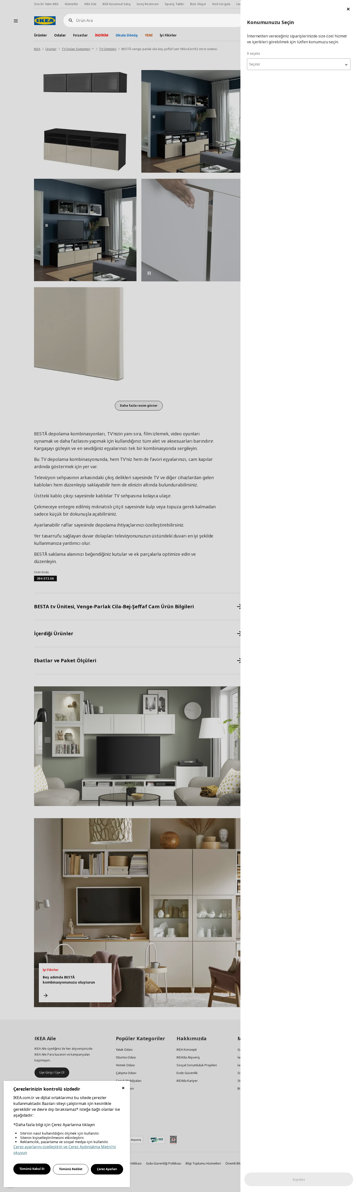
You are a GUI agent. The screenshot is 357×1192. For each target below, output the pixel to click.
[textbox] (298, 64)
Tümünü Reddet (70, 1169)
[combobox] (298, 64)
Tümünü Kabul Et (31, 1169)
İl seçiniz (253, 53)
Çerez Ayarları (107, 1169)
